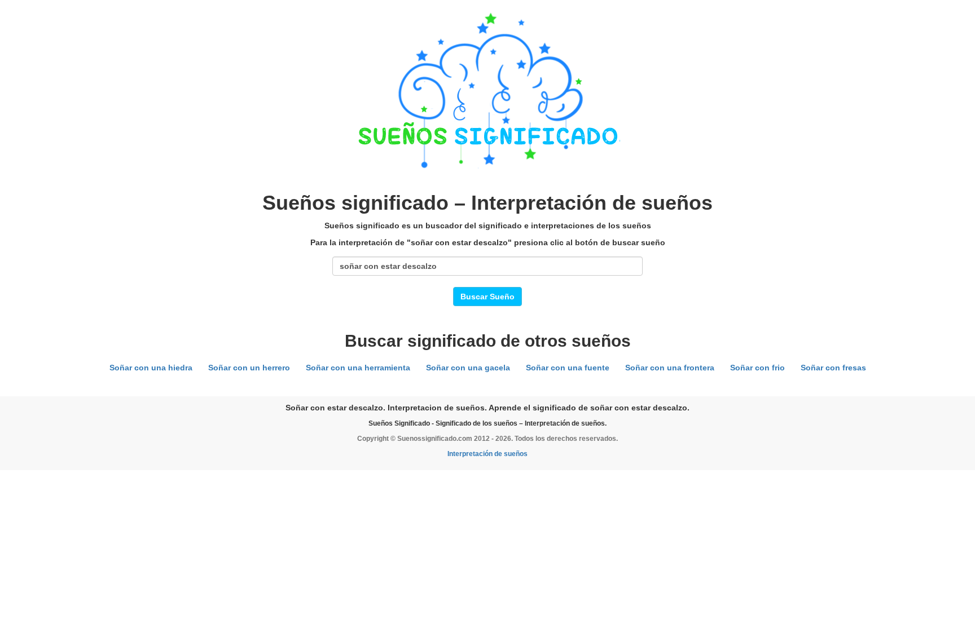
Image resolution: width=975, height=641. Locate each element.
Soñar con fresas (833, 367)
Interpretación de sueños (487, 454)
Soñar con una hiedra (150, 367)
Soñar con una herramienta (358, 367)
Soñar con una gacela (468, 367)
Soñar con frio (757, 367)
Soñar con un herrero (249, 367)
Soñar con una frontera (669, 367)
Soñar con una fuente (567, 367)
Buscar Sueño (487, 296)
